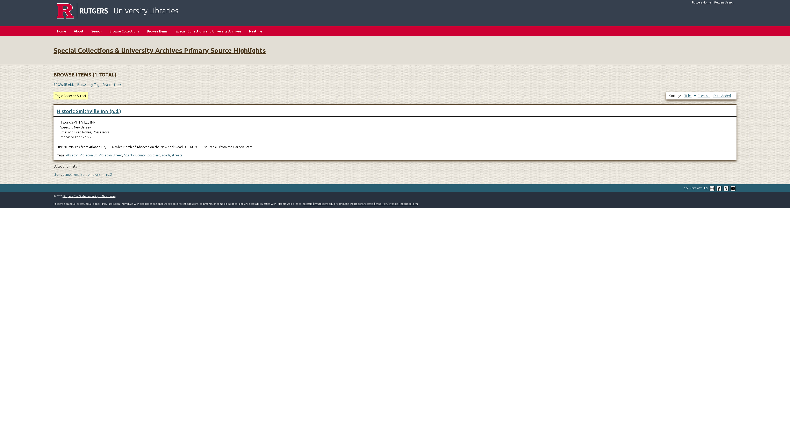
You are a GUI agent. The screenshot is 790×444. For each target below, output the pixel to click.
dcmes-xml (71, 174)
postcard (153, 155)
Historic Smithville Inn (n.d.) (89, 111)
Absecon (72, 155)
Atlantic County (135, 155)
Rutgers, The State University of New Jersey (89, 196)
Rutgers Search (724, 2)
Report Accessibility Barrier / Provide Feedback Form (386, 203)
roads (166, 155)
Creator (704, 96)
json (83, 174)
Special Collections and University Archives (208, 31)
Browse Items (157, 31)
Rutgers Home (701, 2)
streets (177, 155)
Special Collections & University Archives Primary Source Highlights (159, 50)
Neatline (255, 31)
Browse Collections (124, 31)
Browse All (63, 85)
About (79, 31)
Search (96, 31)
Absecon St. (89, 155)
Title (688, 96)
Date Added (722, 96)
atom (57, 174)
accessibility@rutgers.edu (318, 203)
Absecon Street (110, 155)
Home (61, 31)
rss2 (109, 174)
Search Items (112, 85)
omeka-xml (96, 174)
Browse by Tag (88, 85)
